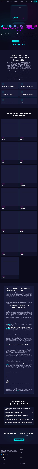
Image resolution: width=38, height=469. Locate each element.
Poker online (8, 328)
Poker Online (21, 1)
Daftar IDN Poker (16, 1)
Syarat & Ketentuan (22, 463)
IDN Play (12, 1)
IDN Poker (8, 1)
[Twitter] (5, 454)
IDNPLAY (25, 1)
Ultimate (21, 453)
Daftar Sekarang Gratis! (19, 439)
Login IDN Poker (23, 41)
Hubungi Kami (3, 463)
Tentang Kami (21, 459)
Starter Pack (21, 449)
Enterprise (21, 452)
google (18, 390)
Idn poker (2, 33)
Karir (20, 460)
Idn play (7, 364)
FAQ (1, 460)
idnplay (14, 78)
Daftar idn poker (8, 345)
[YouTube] (7, 454)
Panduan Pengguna (3, 459)
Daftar (35, 1)
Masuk (32, 1)
